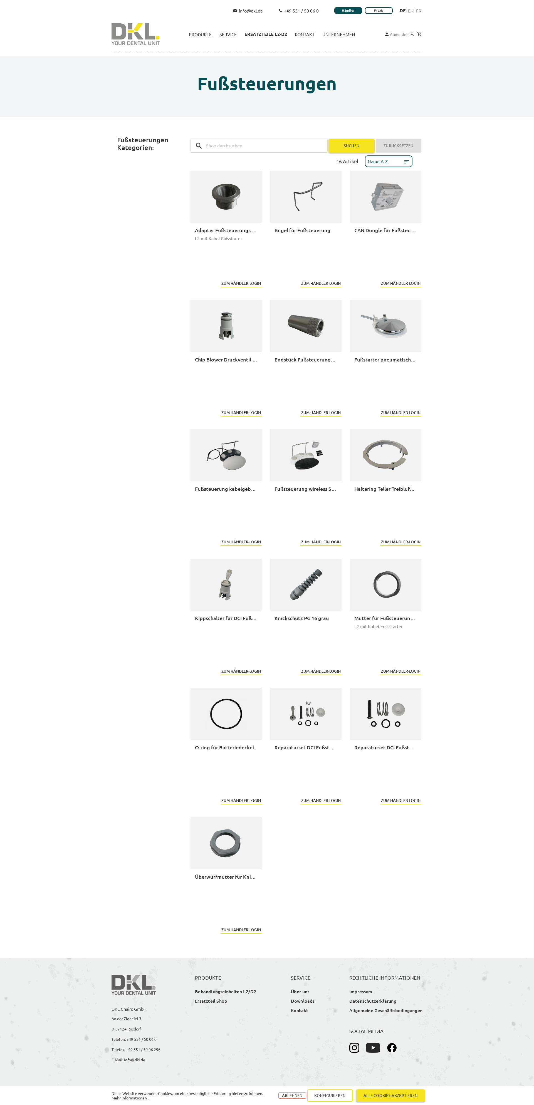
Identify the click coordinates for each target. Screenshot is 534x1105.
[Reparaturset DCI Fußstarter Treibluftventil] (385, 714)
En (411, 10)
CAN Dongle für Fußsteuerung (385, 230)
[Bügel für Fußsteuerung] (305, 196)
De (403, 10)
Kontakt (299, 1010)
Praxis (378, 10)
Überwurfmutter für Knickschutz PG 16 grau (226, 876)
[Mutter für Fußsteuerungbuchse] (385, 584)
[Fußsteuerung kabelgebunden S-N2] (226, 455)
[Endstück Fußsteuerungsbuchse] (305, 326)
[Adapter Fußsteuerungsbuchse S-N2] (226, 196)
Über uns (300, 991)
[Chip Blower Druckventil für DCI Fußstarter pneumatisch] (226, 326)
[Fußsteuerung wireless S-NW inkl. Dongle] (305, 455)
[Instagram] (354, 1048)
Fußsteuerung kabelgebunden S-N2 (226, 489)
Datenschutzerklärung (372, 1001)
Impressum (360, 991)
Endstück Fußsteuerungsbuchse (306, 359)
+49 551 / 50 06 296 (143, 1049)
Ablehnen (292, 1095)
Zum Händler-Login (241, 283)
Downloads (303, 1001)
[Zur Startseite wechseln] (136, 34)
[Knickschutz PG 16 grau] (305, 584)
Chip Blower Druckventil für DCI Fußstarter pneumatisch (226, 359)
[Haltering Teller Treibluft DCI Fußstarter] (385, 455)
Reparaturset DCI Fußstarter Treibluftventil (385, 747)
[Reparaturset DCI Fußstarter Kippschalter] (305, 714)
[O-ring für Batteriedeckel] (226, 714)
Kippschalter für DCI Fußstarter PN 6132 (226, 618)
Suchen (351, 145)
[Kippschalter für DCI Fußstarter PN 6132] (226, 584)
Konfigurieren (330, 1095)
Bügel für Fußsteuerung (302, 230)
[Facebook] (392, 1048)
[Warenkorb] (419, 34)
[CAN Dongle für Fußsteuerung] (385, 196)
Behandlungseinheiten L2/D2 (225, 991)
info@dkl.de (251, 10)
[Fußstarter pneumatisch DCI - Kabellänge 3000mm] (385, 326)
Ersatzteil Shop (211, 1001)
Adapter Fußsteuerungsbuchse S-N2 (226, 230)
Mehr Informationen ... (131, 1098)
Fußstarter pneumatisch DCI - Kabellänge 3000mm (385, 359)
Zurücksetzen (398, 145)
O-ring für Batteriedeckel (224, 747)
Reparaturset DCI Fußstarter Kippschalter (306, 747)
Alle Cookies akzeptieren (390, 1095)
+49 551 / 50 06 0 (301, 10)
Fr (418, 10)
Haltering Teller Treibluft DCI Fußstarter (385, 489)
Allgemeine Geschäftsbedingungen (385, 1010)
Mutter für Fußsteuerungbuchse (385, 618)
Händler (348, 10)
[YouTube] (373, 1048)
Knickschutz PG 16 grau (302, 618)
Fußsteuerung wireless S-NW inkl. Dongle (306, 489)
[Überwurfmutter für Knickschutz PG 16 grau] (226, 843)
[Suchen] (412, 34)
